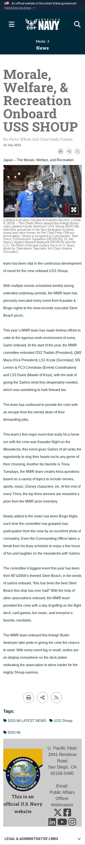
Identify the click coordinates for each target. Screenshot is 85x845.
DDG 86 (14, 732)
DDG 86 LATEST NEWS (27, 721)
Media (41, 41)
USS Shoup (63, 721)
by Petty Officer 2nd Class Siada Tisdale (38, 139)
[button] (20, 8)
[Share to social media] (69, 151)
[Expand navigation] (10, 24)
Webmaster (62, 804)
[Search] (75, 24)
